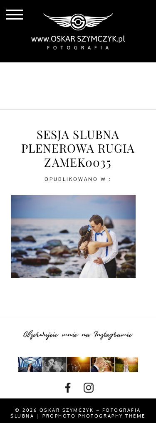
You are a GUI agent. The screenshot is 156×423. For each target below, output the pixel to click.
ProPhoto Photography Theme (94, 416)
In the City (82, 85)
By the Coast (103, 72)
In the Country (82, 99)
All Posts (46, 72)
